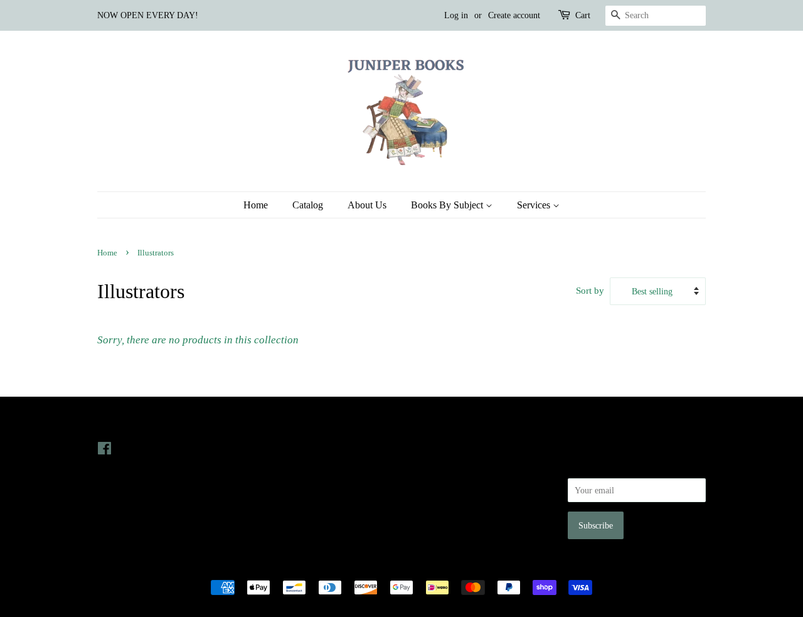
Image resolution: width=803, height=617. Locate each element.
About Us (367, 205)
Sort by (590, 290)
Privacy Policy (437, 466)
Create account (514, 15)
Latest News (280, 423)
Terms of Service (441, 501)
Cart (582, 15)
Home (255, 205)
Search (423, 448)
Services (535, 205)
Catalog (307, 205)
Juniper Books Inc (398, 566)
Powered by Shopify (471, 566)
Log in (456, 15)
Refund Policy (436, 484)
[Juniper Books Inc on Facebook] (104, 451)
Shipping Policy (439, 519)
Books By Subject (448, 205)
